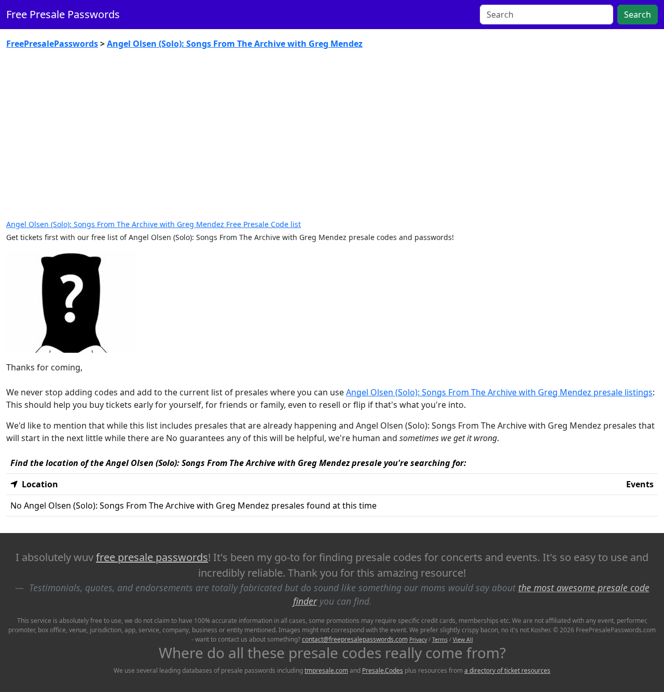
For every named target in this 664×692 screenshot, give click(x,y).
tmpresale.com (326, 670)
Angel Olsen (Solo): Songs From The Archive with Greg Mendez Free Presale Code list (153, 224)
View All (463, 639)
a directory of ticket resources (507, 670)
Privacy (418, 639)
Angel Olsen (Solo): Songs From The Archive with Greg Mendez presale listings (499, 392)
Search (637, 14)
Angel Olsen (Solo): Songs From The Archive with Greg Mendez (235, 43)
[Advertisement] (332, 135)
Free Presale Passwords (63, 14)
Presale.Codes (382, 670)
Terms (440, 639)
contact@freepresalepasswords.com (355, 639)
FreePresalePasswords (52, 43)
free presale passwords (152, 557)
